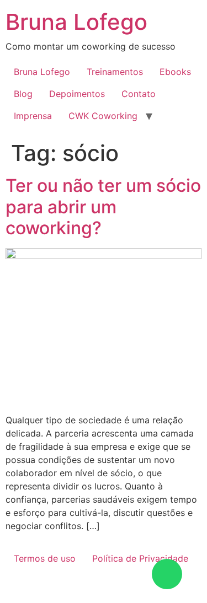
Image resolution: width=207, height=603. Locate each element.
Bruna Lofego (76, 21)
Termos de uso (45, 558)
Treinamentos (115, 71)
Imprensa (33, 115)
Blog (23, 93)
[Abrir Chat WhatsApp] (167, 574)
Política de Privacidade (140, 558)
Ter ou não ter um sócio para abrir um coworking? (103, 207)
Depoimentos (77, 93)
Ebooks (175, 71)
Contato (138, 93)
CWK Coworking (102, 115)
